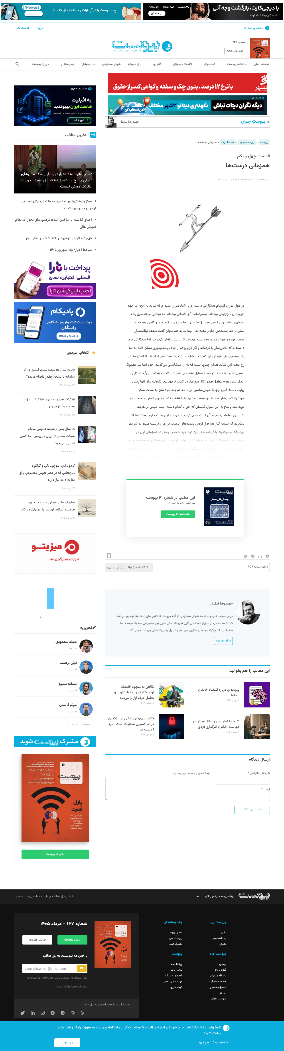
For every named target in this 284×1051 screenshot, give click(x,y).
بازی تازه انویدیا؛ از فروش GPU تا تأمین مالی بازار (59, 238)
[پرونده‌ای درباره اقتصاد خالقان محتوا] (257, 707)
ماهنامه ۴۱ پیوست (178, 514)
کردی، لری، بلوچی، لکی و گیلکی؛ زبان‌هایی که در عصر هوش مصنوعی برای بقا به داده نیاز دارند (47, 473)
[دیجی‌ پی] (213, 11)
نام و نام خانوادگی (260, 773)
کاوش (222, 944)
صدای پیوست (174, 932)
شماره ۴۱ (222, 180)
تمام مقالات (223, 640)
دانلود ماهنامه (72, 940)
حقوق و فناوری (218, 987)
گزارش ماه (220, 970)
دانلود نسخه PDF (258, 567)
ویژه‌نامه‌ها (176, 964)
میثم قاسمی (68, 705)
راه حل (222, 993)
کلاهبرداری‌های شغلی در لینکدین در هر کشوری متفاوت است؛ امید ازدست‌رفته (131, 724)
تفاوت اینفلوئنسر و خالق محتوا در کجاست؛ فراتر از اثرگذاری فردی (216, 724)
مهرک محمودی (66, 642)
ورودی (222, 964)
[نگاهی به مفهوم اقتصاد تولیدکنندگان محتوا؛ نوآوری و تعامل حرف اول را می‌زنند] (171, 707)
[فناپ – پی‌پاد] (55, 322)
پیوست (264, 142)
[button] (17, 64)
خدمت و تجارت (217, 981)
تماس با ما (176, 970)
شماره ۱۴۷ (239, 42)
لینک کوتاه (119, 567)
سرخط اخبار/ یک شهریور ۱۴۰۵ (71, 250)
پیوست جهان (253, 121)
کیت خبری (176, 987)
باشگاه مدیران (218, 976)
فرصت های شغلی (172, 981)
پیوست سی (175, 938)
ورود (40, 28)
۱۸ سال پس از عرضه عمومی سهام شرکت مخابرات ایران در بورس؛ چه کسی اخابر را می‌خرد (47, 436)
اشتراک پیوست (55, 854)
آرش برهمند (68, 663)
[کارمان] (55, 598)
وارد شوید (67, 1042)
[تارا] (55, 278)
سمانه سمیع (67, 684)
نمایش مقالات (37, 940)
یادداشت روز (219, 938)
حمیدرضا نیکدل (129, 122)
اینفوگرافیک (175, 944)
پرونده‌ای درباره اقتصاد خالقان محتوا (218, 692)
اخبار (223, 932)
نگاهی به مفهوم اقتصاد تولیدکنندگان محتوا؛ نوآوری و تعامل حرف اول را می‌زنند (134, 692)
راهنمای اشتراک (253, 28)
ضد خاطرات (227, 142)
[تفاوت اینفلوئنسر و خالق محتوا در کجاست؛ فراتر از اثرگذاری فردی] (257, 738)
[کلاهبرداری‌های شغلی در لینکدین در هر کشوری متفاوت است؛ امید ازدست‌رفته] (171, 738)
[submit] (82, 968)
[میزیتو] (55, 553)
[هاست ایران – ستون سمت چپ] (55, 105)
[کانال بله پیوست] (71, 11)
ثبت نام (21, 28)
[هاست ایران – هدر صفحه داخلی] (187, 105)
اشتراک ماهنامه (235, 51)
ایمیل (267, 789)
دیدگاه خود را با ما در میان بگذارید (191, 773)
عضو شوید (204, 1042)
